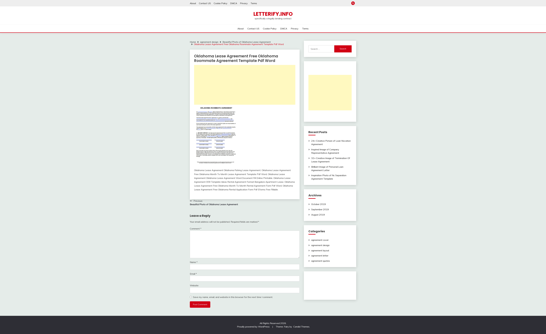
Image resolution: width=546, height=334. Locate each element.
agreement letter (319, 255)
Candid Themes (301, 326)
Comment (195, 228)
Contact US (205, 3)
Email (193, 273)
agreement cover (320, 240)
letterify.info (273, 14)
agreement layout (320, 250)
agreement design (320, 245)
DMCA (233, 3)
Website (194, 285)
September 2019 (320, 209)
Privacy (244, 3)
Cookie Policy (220, 3)
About (193, 3)
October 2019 (318, 204)
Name (193, 262)
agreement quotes (320, 260)
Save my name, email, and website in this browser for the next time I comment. (233, 297)
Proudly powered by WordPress (253, 326)
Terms (254, 3)
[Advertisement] (244, 85)
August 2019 (318, 214)
